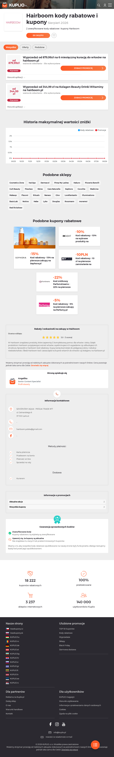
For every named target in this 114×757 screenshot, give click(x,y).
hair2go (32, 183)
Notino (26, 201)
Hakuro (77, 183)
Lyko (45, 201)
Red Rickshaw (16, 208)
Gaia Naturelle (54, 189)
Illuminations (88, 195)
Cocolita (81, 189)
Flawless (29, 189)
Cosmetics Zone (17, 183)
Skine (40, 189)
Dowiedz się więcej (39, 365)
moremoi (83, 201)
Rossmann (69, 201)
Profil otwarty (24, 384)
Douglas (56, 201)
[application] (57, 145)
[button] (86, 130)
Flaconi (25, 195)
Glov (58, 195)
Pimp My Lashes (61, 183)
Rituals (36, 195)
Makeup (13, 195)
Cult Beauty (15, 189)
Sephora (69, 189)
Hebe (36, 201)
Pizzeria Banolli (92, 183)
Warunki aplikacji (15, 77)
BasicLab (14, 201)
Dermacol (45, 183)
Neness (47, 195)
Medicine (94, 189)
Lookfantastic (71, 195)
